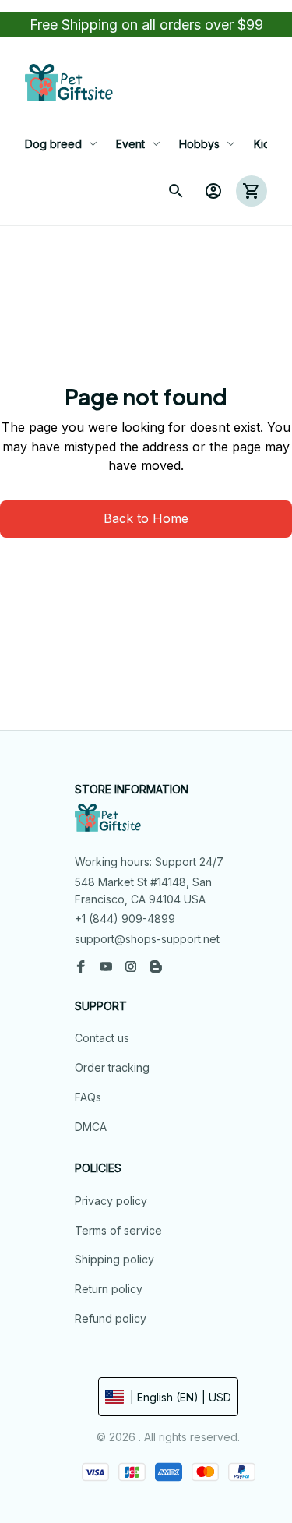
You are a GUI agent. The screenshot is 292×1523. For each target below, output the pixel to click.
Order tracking (112, 1067)
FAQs (88, 1097)
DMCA (91, 1126)
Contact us (102, 1037)
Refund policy (110, 1318)
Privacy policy (111, 1200)
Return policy (108, 1288)
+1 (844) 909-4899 (125, 918)
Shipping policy (114, 1259)
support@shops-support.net (147, 938)
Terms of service (118, 1230)
